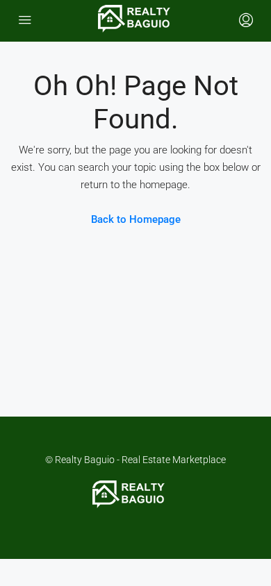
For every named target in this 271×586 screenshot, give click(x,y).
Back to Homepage (136, 219)
